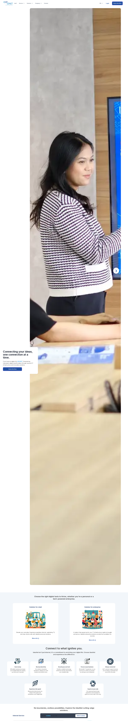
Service (21, 3)
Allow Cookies (81, 715)
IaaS (15, 3)
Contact (46, 3)
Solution (29, 3)
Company (37, 3)
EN (100, 3)
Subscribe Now (117, 3)
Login (107, 3)
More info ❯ (35, 638)
